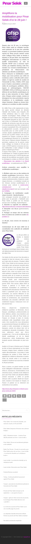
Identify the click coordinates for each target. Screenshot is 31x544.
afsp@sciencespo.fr (8, 189)
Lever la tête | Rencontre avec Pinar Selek (15, 467)
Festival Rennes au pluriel (11, 472)
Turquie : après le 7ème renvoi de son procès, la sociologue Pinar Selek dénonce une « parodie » (16, 499)
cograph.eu (26, 537)
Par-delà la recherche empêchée (12, 520)
